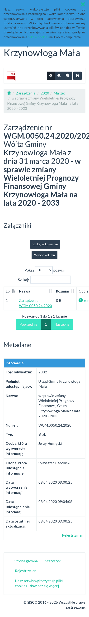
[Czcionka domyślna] (51, 76)
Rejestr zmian (72, 535)
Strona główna (26, 561)
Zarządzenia (25, 93)
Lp (8, 291)
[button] (82, 4)
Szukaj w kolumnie (45, 244)
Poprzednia (28, 324)
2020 (45, 93)
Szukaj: (23, 279)
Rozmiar (62, 291)
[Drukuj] (77, 76)
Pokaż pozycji (44, 270)
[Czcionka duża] (67, 76)
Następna (62, 324)
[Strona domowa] (9, 93)
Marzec (60, 93)
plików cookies (38, 37)
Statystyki (53, 561)
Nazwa (24, 291)
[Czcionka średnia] (59, 76)
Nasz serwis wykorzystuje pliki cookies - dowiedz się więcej (39, 583)
